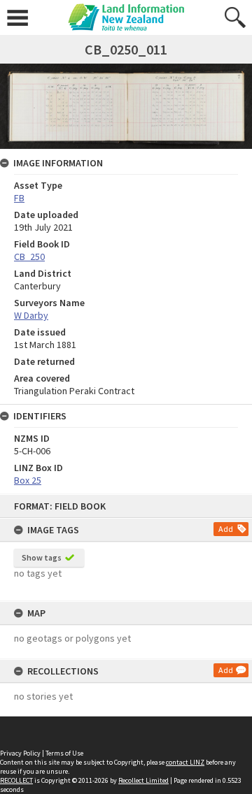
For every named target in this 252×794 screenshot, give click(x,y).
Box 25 (27, 480)
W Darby (31, 315)
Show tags (42, 557)
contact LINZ (185, 762)
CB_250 (29, 256)
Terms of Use (64, 753)
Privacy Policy (20, 753)
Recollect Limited (143, 780)
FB (19, 198)
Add (225, 529)
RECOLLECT (16, 780)
